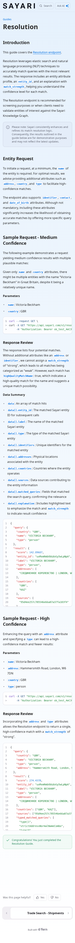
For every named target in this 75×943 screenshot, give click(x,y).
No (56, 897)
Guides (7, 19)
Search (48, 5)
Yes (42, 897)
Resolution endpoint (47, 52)
